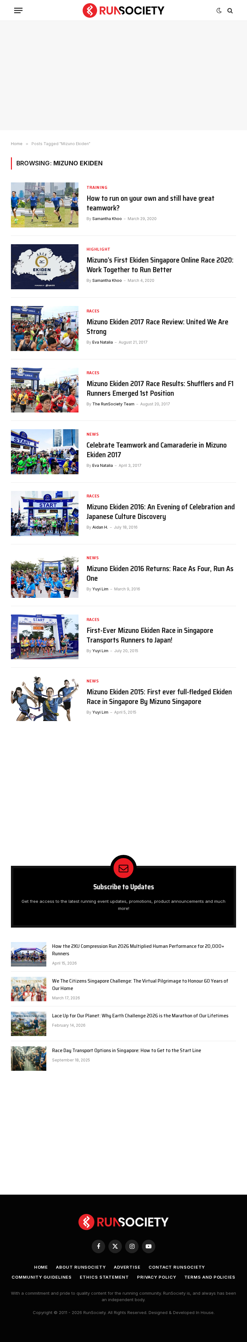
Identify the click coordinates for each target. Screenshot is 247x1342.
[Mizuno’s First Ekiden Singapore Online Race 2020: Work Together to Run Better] (44, 266)
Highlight (99, 249)
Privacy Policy (156, 1277)
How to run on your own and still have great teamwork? (151, 203)
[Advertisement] (123, 76)
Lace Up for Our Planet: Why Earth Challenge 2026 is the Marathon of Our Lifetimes (140, 1016)
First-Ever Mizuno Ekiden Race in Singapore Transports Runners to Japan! (150, 635)
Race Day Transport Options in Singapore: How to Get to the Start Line (126, 1050)
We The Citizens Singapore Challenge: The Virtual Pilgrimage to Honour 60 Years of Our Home (140, 984)
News (93, 434)
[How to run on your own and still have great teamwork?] (44, 204)
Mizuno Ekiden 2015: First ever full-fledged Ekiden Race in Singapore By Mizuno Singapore (159, 697)
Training (97, 187)
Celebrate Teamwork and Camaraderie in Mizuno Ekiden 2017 (157, 450)
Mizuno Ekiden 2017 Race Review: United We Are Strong (157, 327)
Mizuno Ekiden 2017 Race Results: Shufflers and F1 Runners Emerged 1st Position (160, 388)
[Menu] (18, 10)
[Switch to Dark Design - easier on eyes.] (219, 11)
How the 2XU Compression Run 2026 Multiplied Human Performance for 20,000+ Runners (138, 950)
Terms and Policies (209, 1277)
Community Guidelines (42, 1277)
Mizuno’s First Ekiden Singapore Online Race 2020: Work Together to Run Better (160, 265)
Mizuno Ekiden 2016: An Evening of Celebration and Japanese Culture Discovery (161, 512)
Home (41, 1267)
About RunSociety (81, 1267)
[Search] (229, 10)
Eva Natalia (102, 342)
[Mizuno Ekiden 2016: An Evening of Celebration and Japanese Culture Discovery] (44, 513)
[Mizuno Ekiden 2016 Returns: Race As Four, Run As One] (44, 575)
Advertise (127, 1267)
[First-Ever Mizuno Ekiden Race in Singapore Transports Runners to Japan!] (44, 637)
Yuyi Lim (100, 589)
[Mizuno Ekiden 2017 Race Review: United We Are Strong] (44, 328)
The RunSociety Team (113, 404)
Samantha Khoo (107, 218)
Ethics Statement (104, 1277)
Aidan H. (100, 527)
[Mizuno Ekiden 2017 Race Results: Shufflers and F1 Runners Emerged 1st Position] (44, 390)
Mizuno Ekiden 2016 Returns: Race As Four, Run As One (160, 573)
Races (93, 311)
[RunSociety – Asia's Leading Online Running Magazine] (124, 10)
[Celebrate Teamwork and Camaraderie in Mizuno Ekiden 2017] (44, 451)
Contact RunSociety (177, 1267)
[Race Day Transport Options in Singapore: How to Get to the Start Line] (28, 1058)
